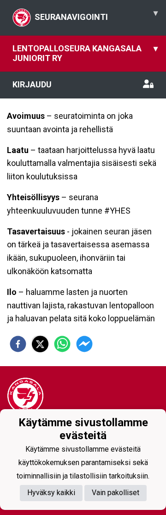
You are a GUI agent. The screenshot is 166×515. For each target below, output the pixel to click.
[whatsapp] (62, 344)
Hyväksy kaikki (51, 492)
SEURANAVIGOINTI (96, 15)
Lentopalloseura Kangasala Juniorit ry (85, 53)
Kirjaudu (32, 84)
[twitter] (40, 344)
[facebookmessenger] (84, 344)
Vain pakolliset (115, 492)
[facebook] (18, 344)
